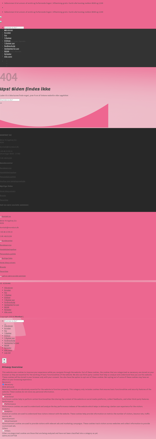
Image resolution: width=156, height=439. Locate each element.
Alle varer (8, 56)
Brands (3, 195)
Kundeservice (5, 168)
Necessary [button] (6, 382)
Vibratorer (8, 30)
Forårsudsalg (9, 46)
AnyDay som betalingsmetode (12, 181)
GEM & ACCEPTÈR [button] (9, 435)
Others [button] (5, 428)
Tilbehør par (9, 43)
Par (5, 35)
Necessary (9, 384)
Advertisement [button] (8, 418)
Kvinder (7, 33)
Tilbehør (7, 38)
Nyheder (7, 54)
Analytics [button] (6, 409)
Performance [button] (7, 401)
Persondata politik (8, 177)
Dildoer (7, 40)
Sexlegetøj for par (11, 48)
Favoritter (4, 200)
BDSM (6, 51)
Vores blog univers (7, 191)
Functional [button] (6, 394)
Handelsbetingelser (8, 172)
